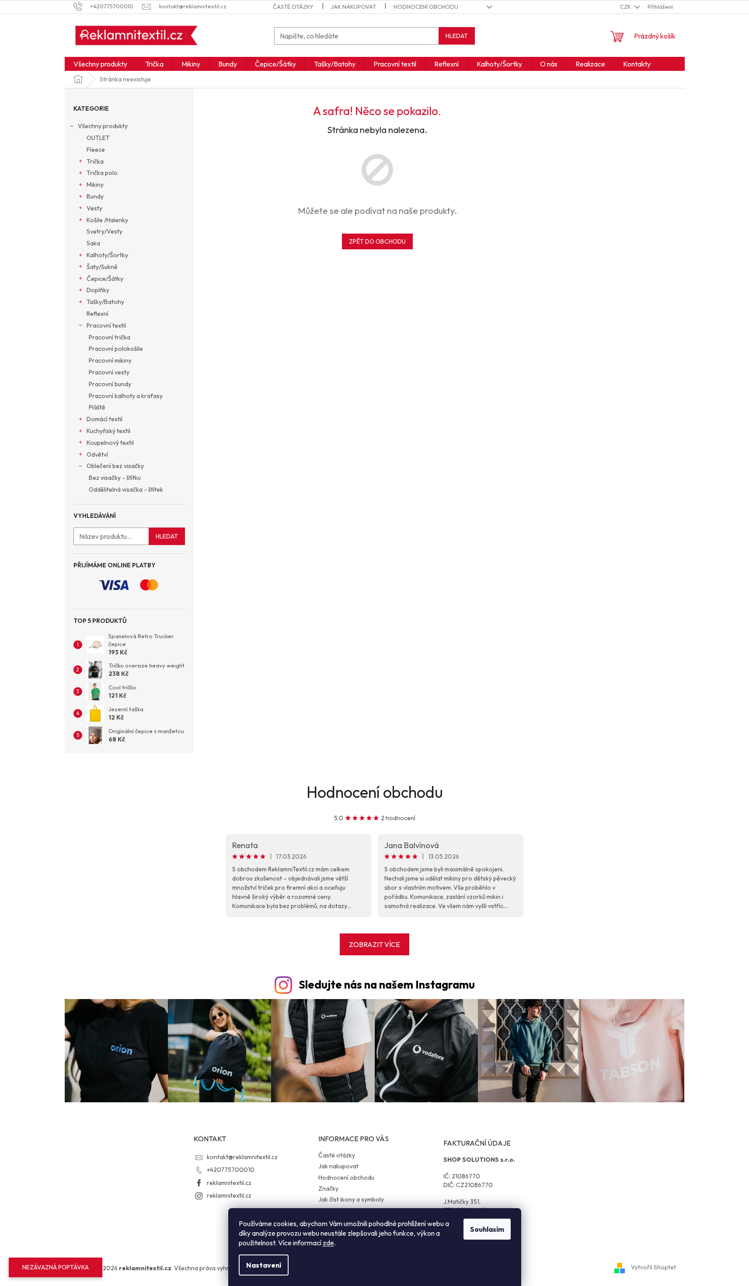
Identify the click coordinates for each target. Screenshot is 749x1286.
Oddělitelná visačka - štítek (126, 489)
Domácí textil (104, 419)
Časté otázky (293, 6)
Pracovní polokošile (116, 349)
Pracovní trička (109, 337)
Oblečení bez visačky (115, 466)
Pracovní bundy (110, 384)
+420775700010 (230, 1170)
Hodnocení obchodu (426, 6)
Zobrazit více (374, 944)
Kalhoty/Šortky (107, 255)
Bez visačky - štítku (115, 478)
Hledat (457, 36)
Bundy (95, 196)
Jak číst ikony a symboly (351, 1199)
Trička (95, 161)
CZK (626, 6)
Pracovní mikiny (110, 360)
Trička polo (102, 173)
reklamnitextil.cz (229, 1183)
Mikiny (95, 185)
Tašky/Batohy (105, 302)
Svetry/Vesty (104, 231)
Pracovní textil (106, 325)
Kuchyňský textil (108, 431)
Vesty (94, 208)
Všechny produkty (103, 126)
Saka (93, 243)
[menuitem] (100, 64)
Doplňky (98, 290)
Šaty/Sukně (102, 267)
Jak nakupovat (353, 6)
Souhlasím (487, 1229)
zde (328, 1242)
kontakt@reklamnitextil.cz (242, 1157)
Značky (328, 1188)
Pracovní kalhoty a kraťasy (126, 396)
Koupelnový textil (110, 443)
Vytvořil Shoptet (653, 1268)
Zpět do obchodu (377, 241)
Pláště (97, 407)
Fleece (96, 150)
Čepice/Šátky (105, 279)
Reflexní (97, 314)
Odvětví (97, 454)
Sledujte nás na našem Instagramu (387, 985)
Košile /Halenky (107, 220)
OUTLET (98, 138)
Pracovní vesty (109, 372)
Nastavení (263, 1265)
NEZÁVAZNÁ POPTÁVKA (55, 1267)
